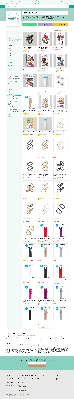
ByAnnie (11, 62)
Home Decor (21, 379)
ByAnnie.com (12, 35)
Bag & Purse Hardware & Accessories (17, 78)
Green (10, 47)
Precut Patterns (12, 106)
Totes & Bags (21, 382)
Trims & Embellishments (14, 111)
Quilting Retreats (9, 378)
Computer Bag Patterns (14, 84)
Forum (7, 379)
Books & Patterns (13, 98)
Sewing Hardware (13, 109)
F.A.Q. (57, 378)
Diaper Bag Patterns (13, 86)
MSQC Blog (8, 383)
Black (10, 42)
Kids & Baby (20, 381)
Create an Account (47, 376)
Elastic (10, 89)
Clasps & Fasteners (13, 83)
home (24, 13)
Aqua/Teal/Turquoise (13, 40)
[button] (6, 2)
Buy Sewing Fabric (22, 378)
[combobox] (37, 6)
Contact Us (58, 375)
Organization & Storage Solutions (16, 103)
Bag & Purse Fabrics (13, 76)
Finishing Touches (13, 101)
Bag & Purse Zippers (13, 81)
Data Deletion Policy (35, 378)
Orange (10, 50)
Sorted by (56, 30)
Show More (10, 57)
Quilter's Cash (8, 375)
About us (8, 381)
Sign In (44, 375)
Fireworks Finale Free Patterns (22, 388)
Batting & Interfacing (13, 96)
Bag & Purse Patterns (13, 79)
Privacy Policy (33, 375)
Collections (20, 385)
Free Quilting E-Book (22, 390)
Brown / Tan (11, 45)
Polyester (11, 69)
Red (10, 55)
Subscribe (20, 376)
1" (9, 116)
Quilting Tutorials (9, 382)
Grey (10, 48)
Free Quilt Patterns (22, 386)
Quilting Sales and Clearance (24, 375)
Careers (7, 376)
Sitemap (57, 379)
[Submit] (6, 6)
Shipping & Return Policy (61, 376)
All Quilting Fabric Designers (24, 383)
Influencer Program (10, 385)
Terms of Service (34, 376)
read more (50, 18)
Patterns (11, 104)
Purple (10, 53)
